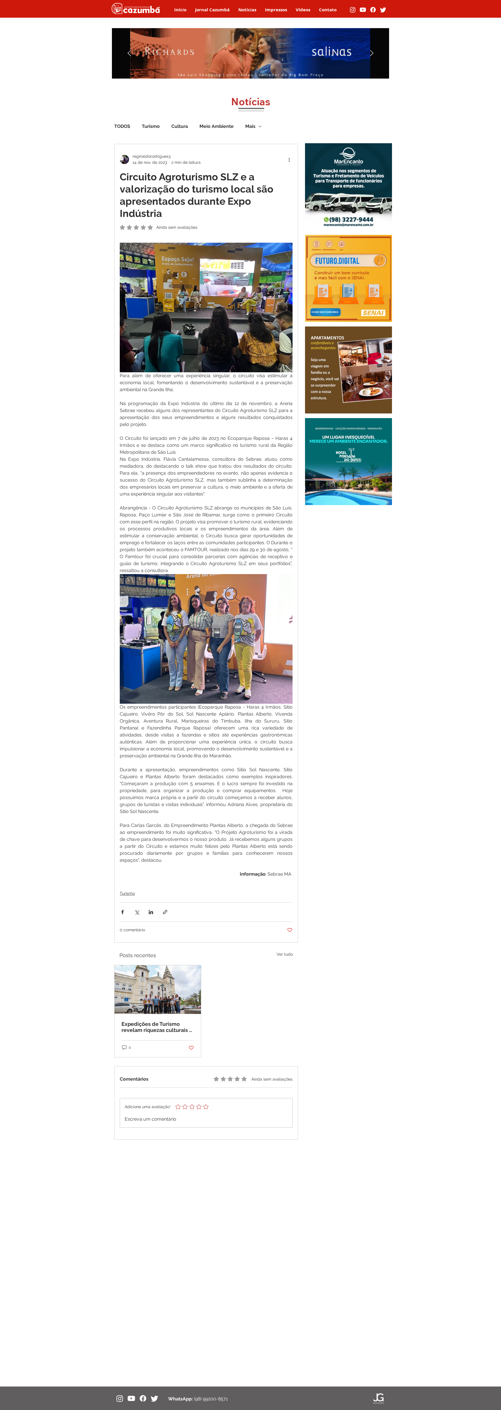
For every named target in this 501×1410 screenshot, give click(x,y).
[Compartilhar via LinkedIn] (151, 912)
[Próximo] (371, 53)
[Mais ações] (289, 159)
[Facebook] (373, 9)
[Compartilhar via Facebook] (122, 912)
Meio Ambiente (216, 126)
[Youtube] (362, 9)
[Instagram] (352, 9)
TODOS (122, 126)
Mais (250, 126)
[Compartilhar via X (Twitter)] (136, 912)
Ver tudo (285, 954)
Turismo (151, 126)
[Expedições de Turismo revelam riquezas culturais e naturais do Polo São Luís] (158, 989)
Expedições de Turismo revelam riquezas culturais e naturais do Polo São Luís (156, 1027)
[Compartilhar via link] (165, 912)
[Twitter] (383, 9)
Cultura (179, 126)
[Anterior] (129, 53)
